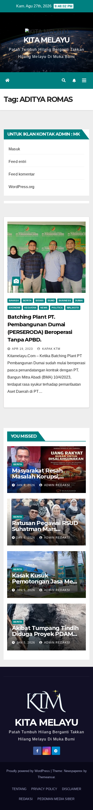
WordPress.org (22, 187)
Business (65, 300)
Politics (57, 307)
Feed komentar (22, 174)
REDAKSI (26, 799)
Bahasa (14, 300)
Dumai (79, 300)
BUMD (51, 300)
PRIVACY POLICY (44, 789)
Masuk (14, 149)
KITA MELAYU (46, 40)
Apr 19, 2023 (22, 349)
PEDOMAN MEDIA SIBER (55, 799)
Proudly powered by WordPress (28, 771)
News (43, 307)
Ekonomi (14, 307)
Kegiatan (30, 307)
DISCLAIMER (71, 789)
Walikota (73, 307)
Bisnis (40, 300)
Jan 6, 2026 (25, 537)
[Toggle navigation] (84, 80)
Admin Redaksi (56, 485)
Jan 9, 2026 (25, 485)
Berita (27, 300)
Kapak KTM (50, 349)
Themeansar (46, 777)
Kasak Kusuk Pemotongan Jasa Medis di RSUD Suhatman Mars (46, 581)
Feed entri (17, 162)
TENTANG (19, 789)
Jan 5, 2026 (25, 590)
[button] (64, 80)
